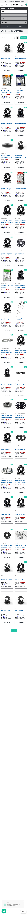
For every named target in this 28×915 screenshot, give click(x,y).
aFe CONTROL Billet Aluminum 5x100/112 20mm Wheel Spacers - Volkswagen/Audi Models (20, 156)
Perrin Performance (6, 153)
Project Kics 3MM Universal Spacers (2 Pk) (7, 286)
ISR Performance (5, 348)
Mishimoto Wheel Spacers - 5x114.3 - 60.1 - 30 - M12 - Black (20, 59)
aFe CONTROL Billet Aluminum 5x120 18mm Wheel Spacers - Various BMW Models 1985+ (6, 611)
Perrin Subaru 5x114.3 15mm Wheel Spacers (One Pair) (7, 156)
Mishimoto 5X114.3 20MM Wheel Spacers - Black (6, 319)
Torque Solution (19, 251)
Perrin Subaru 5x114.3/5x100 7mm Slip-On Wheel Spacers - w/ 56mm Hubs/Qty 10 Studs (21, 384)
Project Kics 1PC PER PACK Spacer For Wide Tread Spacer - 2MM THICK (7, 481)
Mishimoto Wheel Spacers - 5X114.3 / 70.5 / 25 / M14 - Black (7, 514)
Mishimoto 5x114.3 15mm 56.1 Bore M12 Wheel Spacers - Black (6, 449)
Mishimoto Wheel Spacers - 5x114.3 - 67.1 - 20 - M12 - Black (20, 514)
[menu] (2, 5)
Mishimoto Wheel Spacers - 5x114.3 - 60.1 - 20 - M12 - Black (20, 351)
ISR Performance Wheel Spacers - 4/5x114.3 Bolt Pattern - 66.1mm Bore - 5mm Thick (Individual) (6, 351)
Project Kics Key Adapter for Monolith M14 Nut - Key (21, 319)
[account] (22, 4)
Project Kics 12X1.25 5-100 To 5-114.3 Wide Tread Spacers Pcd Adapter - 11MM (20, 546)
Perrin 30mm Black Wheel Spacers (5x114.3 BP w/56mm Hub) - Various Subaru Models (6, 546)
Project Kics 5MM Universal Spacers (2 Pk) (20, 189)
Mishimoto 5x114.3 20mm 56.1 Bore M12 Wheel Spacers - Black (6, 124)
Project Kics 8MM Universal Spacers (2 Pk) (20, 91)
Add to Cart (7, 70)
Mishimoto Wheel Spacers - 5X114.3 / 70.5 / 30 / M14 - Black (20, 124)
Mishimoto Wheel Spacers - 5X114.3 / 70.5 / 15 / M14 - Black (20, 221)
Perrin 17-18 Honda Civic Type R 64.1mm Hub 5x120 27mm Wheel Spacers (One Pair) (7, 416)
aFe (2, 56)
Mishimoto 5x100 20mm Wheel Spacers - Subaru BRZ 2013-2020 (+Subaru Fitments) (6, 189)
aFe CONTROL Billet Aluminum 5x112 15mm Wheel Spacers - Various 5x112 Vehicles (20, 611)
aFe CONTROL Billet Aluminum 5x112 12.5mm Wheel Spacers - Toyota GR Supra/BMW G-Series (7, 59)
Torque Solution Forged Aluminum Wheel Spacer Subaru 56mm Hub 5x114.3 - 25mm (21, 254)
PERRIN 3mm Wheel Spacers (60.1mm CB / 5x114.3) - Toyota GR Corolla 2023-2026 (21, 416)
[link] (7, 48)
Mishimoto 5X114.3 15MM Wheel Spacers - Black (6, 254)
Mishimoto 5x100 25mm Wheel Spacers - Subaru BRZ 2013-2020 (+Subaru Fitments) (20, 286)
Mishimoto (17, 56)
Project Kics (4, 88)
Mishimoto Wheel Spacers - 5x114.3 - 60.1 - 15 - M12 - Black (7, 221)
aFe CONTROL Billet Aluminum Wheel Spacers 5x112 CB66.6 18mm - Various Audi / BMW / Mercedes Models (6, 578)
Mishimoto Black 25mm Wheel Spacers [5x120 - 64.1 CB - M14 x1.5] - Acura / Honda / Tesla (7, 384)
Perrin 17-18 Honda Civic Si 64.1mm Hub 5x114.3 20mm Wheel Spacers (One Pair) (20, 449)
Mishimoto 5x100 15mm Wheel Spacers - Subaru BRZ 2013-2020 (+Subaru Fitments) (20, 481)
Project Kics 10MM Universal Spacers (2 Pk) (6, 91)
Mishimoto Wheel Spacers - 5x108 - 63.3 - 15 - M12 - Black (20, 578)
